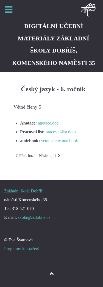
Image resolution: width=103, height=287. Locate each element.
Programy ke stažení (21, 248)
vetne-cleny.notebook (59, 140)
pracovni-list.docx (61, 131)
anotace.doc (48, 123)
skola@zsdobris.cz (34, 217)
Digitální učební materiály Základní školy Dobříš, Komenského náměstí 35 (53, 44)
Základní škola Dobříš (23, 191)
